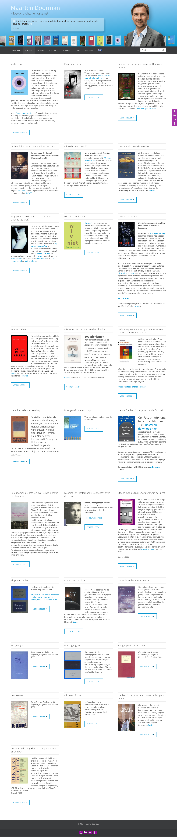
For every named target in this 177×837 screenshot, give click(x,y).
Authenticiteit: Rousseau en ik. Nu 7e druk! (33, 146)
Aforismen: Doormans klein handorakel (84, 329)
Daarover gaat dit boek (146, 108)
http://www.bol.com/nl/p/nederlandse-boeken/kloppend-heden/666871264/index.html (45, 597)
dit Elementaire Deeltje (23, 113)
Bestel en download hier (147, 427)
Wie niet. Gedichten (74, 216)
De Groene (41, 258)
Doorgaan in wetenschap (77, 410)
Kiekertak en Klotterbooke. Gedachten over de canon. (87, 494)
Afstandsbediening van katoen (134, 580)
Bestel (152, 190)
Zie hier (47, 253)
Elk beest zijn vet (73, 695)
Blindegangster (72, 645)
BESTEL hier (123, 298)
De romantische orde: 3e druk (133, 146)
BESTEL (29, 193)
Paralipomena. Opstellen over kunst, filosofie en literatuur (34, 494)
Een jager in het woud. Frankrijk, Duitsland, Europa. (140, 65)
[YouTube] (174, 119)
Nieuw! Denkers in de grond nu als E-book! (140, 410)
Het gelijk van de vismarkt (131, 645)
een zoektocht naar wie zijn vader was (97, 76)
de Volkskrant (17, 258)
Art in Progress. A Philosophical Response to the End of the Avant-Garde (141, 331)
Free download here (93, 517)
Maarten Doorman (35, 7)
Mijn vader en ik (72, 64)
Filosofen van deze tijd (76, 146)
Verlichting (16, 64)
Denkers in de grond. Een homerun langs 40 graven (141, 697)
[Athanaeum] (174, 111)
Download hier (147, 549)
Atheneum (155, 467)
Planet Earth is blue (74, 580)
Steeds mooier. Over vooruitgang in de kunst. (141, 492)
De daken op (17, 695)
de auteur (22, 190)
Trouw (39, 256)
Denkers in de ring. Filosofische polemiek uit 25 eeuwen (34, 750)
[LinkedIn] (174, 115)
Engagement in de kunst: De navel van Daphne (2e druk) (31, 218)
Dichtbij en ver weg (128, 216)
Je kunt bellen (18, 329)
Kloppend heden (20, 580)
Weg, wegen (17, 645)
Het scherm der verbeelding (25, 410)
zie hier (137, 306)
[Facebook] (174, 123)
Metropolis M (30, 261)
